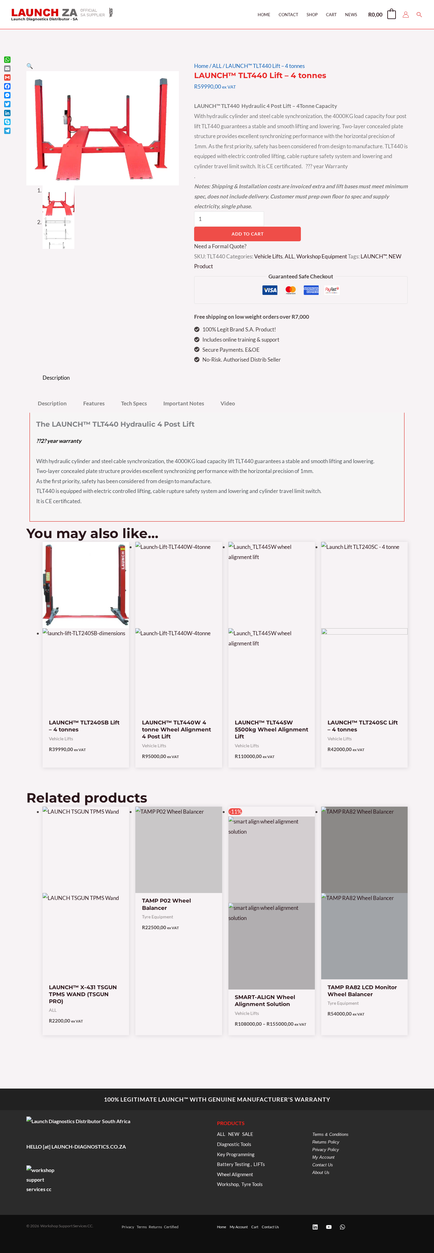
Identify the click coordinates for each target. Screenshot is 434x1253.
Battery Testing (233, 1164)
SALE (247, 1134)
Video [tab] (227, 403)
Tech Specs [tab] (134, 403)
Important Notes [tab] (183, 403)
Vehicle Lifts (268, 256)
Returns (155, 1226)
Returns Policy (325, 1142)
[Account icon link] (405, 14)
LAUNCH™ (373, 256)
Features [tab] (94, 403)
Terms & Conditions (330, 1134)
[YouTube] (329, 1227)
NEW (233, 1134)
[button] (419, 14)
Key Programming (235, 1154)
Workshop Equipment (321, 256)
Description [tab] (56, 377)
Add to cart (248, 234)
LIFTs (259, 1164)
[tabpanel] (217, 467)
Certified (171, 1226)
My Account (323, 1157)
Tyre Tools (252, 1184)
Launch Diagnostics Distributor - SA (44, 19)
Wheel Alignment (235, 1174)
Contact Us (322, 1165)
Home (201, 66)
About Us (320, 1172)
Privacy (128, 1226)
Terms (142, 1226)
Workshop (228, 1184)
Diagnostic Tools (234, 1144)
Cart (254, 1227)
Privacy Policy (325, 1149)
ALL (217, 66)
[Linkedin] (315, 1227)
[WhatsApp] (342, 1227)
